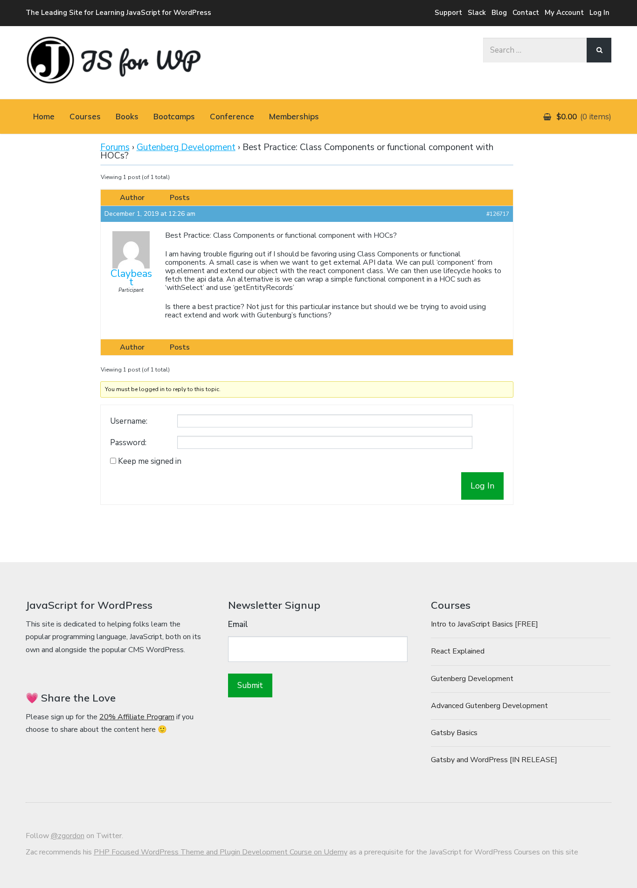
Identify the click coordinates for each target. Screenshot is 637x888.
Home (44, 116)
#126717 (497, 214)
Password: (128, 443)
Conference (232, 116)
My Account (564, 12)
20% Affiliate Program (136, 717)
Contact (525, 12)
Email (238, 624)
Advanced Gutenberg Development (489, 706)
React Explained (458, 651)
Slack (477, 12)
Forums (115, 147)
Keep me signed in (149, 461)
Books (127, 116)
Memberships (294, 116)
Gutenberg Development (186, 147)
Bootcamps (174, 116)
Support (448, 12)
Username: (128, 421)
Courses (85, 116)
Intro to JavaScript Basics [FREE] (484, 624)
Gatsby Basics (454, 733)
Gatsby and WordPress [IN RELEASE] (494, 760)
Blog (499, 12)
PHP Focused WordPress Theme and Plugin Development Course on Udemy (220, 852)
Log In (599, 12)
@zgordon (67, 836)
